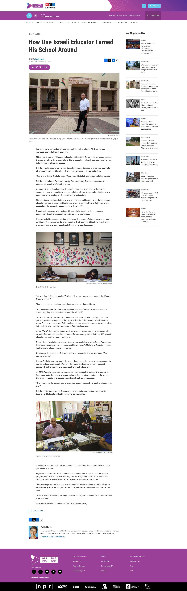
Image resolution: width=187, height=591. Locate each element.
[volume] (35, 15)
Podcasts (62, 22)
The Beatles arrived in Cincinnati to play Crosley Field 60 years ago (149, 106)
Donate (155, 6)
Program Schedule (79, 566)
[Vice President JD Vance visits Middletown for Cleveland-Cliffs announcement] (133, 44)
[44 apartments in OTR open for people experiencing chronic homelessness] (133, 193)
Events (103, 556)
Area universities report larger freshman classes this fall (149, 178)
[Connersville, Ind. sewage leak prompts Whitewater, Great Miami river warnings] (133, 141)
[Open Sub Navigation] (33, 22)
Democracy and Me (107, 566)
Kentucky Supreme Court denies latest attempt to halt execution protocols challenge (148, 217)
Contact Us (105, 561)
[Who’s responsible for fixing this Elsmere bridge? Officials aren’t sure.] (133, 65)
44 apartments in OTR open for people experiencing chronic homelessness (149, 196)
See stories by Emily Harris (52, 536)
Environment (145, 137)
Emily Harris (39, 59)
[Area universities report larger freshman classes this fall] (133, 177)
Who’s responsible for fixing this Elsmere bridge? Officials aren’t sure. (149, 68)
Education (144, 173)
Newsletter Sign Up (79, 571)
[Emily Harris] (33, 532)
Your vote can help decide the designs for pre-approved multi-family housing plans (149, 87)
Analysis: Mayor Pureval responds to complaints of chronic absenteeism (149, 125)
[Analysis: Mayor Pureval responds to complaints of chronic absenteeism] (133, 122)
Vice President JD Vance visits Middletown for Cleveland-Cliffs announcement (147, 48)
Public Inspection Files (137, 556)
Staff (131, 571)
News (28, 22)
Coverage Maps (135, 561)
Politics (143, 40)
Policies (103, 571)
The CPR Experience (79, 556)
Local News (145, 61)
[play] (29, 16)
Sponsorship (121, 22)
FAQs (131, 566)
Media (143, 99)
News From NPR (34, 34)
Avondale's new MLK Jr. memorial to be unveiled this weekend (149, 162)
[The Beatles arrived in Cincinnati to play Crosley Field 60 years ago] (133, 103)
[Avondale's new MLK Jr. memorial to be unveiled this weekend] (133, 160)
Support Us (107, 22)
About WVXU (77, 561)
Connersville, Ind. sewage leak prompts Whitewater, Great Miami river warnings (149, 144)
